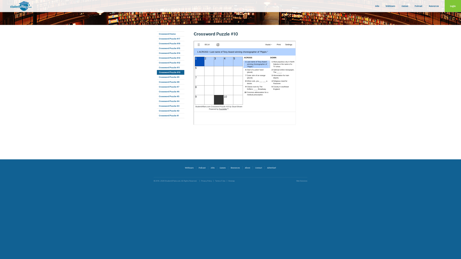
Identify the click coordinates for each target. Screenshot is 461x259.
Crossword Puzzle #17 (169, 39)
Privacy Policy (206, 181)
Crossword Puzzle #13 (169, 58)
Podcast (418, 6)
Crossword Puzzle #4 (169, 101)
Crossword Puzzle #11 (169, 67)
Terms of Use (220, 181)
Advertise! (271, 167)
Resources (434, 6)
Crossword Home (167, 34)
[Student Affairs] (21, 6)
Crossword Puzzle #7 (169, 87)
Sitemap (231, 181)
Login (453, 6)
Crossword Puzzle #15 (169, 48)
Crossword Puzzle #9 (169, 77)
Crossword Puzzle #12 (169, 63)
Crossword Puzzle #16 (169, 43)
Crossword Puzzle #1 (169, 115)
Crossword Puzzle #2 (169, 111)
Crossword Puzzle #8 (169, 82)
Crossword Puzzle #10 (169, 72)
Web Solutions (301, 181)
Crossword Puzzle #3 (169, 106)
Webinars (390, 6)
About (247, 167)
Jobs (377, 6)
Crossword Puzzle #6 (169, 91)
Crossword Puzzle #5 (169, 96)
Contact (258, 167)
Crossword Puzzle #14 (169, 53)
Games (405, 6)
